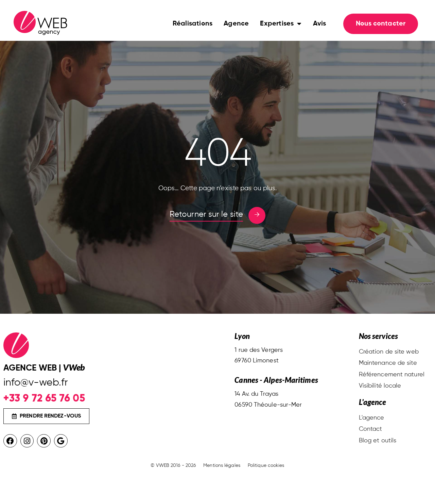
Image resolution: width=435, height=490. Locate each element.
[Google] (61, 441)
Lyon (241, 336)
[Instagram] (27, 441)
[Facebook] (10, 441)
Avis (319, 23)
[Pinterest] (44, 441)
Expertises (277, 23)
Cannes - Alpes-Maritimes (276, 380)
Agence (236, 23)
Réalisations (192, 23)
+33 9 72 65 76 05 (44, 398)
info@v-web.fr (35, 383)
